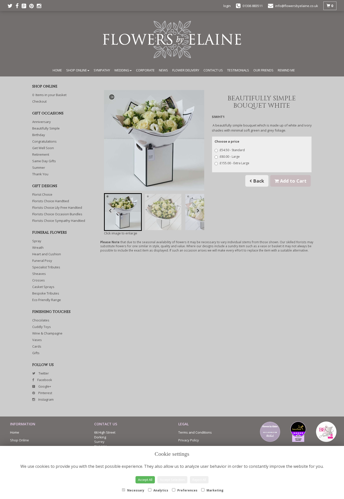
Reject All (199, 479)
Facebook (44, 380)
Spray (36, 241)
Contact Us (213, 70)
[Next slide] (197, 210)
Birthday (38, 135)
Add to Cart (292, 181)
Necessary (135, 490)
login (227, 6)
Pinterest (45, 393)
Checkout (39, 101)
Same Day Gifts (44, 161)
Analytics (160, 490)
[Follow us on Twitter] (12, 5)
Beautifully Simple (46, 128)
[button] (123, 212)
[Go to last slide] (110, 210)
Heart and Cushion (46, 254)
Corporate (145, 70)
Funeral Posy (42, 260)
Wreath (38, 247)
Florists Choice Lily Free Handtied (57, 207)
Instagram (46, 399)
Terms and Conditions (195, 432)
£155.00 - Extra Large (234, 163)
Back (258, 181)
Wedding (121, 70)
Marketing (214, 490)
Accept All (145, 479)
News (163, 70)
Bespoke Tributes (45, 293)
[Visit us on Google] (25, 5)
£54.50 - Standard (232, 150)
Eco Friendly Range (46, 300)
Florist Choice (42, 194)
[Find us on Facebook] (19, 5)
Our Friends (263, 70)
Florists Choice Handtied (50, 201)
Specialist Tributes (46, 267)
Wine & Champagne (47, 333)
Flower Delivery (185, 70)
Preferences (187, 490)
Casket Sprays (43, 286)
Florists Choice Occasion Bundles (57, 214)
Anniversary (41, 121)
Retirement (40, 154)
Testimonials (238, 70)
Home (57, 70)
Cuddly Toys (41, 326)
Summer (38, 167)
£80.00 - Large (230, 156)
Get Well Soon (43, 148)
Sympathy (102, 70)
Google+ (44, 386)
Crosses (38, 280)
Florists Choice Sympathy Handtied (58, 220)
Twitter (43, 373)
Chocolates (40, 320)
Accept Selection (172, 479)
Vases (37, 340)
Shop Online (76, 70)
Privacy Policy (188, 440)
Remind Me (286, 70)
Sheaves (39, 273)
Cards (36, 346)
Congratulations (44, 141)
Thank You (40, 174)
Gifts (36, 353)
